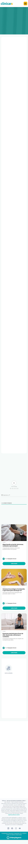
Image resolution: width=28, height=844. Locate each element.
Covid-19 (14, 762)
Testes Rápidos (14, 772)
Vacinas (14, 776)
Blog (14, 754)
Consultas (14, 766)
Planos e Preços (14, 792)
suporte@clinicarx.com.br (14, 814)
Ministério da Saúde (17, 58)
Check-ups (14, 769)
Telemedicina (14, 779)
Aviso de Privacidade (14, 751)
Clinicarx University (14, 795)
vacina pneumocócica (13, 297)
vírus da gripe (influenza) (15, 197)
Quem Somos (14, 744)
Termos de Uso (14, 747)
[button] (25, 3)
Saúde (4, 542)
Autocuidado (9, 673)
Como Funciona (14, 788)
